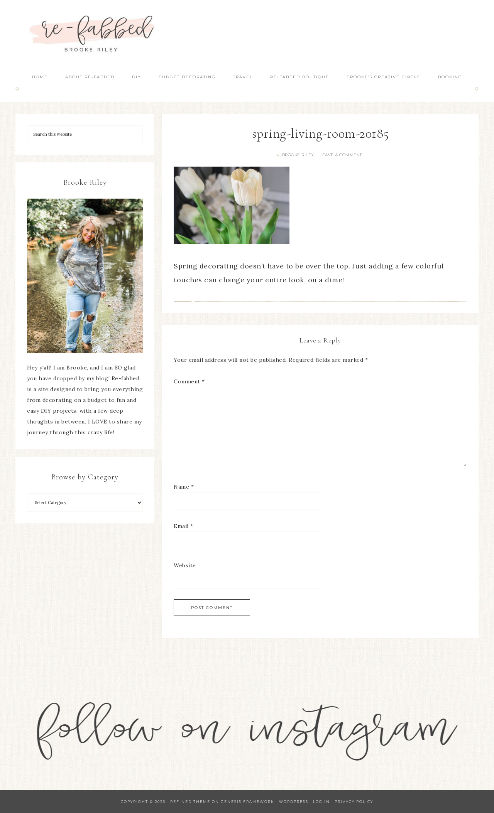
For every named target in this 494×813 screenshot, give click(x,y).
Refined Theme (190, 802)
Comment (189, 381)
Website (185, 565)
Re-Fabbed (92, 34)
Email (183, 526)
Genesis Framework (247, 802)
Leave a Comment (341, 154)
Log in (321, 802)
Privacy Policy (354, 802)
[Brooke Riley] (85, 276)
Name (184, 486)
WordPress (293, 802)
